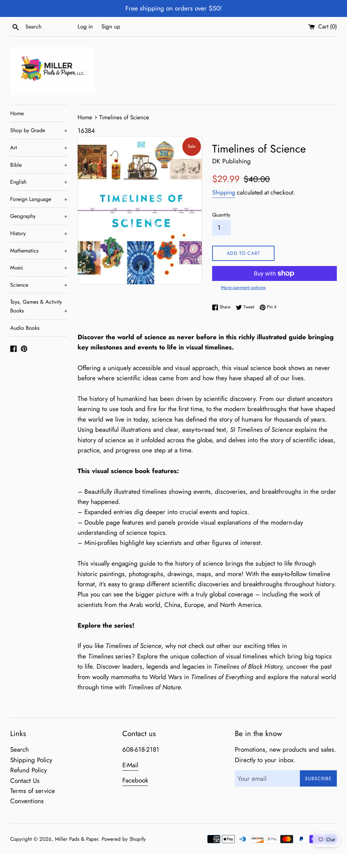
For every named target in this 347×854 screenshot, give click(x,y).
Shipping (223, 192)
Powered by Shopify (124, 839)
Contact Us (25, 780)
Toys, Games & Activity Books (38, 306)
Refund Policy (28, 770)
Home (17, 113)
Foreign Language (38, 199)
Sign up (110, 26)
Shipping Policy (31, 760)
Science (38, 285)
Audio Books (24, 328)
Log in (85, 26)
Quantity (221, 215)
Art (38, 147)
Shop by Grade (38, 130)
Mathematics (38, 251)
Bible (38, 165)
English (38, 182)
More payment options (243, 287)
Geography (38, 216)
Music (38, 267)
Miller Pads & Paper (76, 839)
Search (19, 749)
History (38, 233)
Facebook (135, 780)
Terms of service (32, 790)
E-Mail (130, 765)
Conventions (27, 801)
